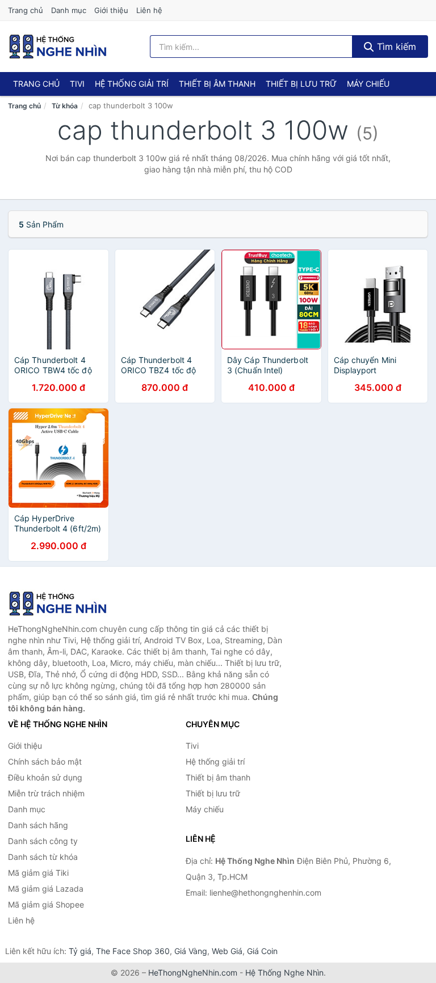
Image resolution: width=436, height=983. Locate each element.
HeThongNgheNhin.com (192, 972)
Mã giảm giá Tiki (38, 872)
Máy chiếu (368, 83)
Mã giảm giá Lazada (45, 888)
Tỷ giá (80, 951)
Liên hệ (149, 10)
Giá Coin (262, 951)
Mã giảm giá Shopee (46, 904)
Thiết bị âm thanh (217, 83)
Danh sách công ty (43, 841)
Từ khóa (65, 106)
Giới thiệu (111, 10)
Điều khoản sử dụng (45, 777)
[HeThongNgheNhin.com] (58, 46)
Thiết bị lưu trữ (301, 83)
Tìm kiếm (395, 46)
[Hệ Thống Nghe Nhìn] (64, 603)
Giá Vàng (190, 951)
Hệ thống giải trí (132, 83)
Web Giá (227, 951)
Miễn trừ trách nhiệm (46, 793)
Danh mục (68, 10)
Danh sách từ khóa (43, 857)
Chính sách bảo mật (45, 761)
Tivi (77, 83)
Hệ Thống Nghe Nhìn (284, 972)
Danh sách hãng (38, 825)
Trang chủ (25, 10)
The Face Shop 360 (133, 951)
